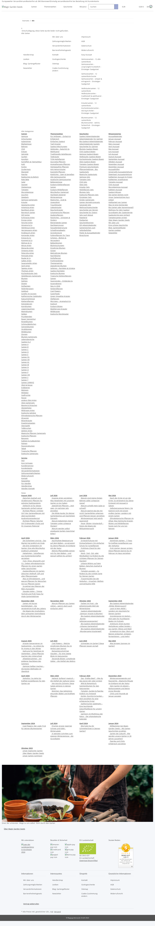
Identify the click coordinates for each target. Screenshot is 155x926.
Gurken (24, 157)
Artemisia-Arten (27, 207)
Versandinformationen (61, 46)
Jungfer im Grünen (28, 294)
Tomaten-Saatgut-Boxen (89, 164)
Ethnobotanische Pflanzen (31, 415)
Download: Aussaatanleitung (120, 174)
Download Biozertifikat (88, 860)
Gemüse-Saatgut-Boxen (88, 154)
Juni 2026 (83, 495)
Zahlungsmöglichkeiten (61, 41)
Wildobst (24, 393)
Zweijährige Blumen (58, 266)
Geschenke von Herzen (88, 210)
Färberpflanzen (56, 288)
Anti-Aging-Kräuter (58, 169)
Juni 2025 (83, 641)
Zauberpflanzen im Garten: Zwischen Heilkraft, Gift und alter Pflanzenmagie (33, 573)
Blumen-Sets (84, 192)
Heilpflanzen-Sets (86, 190)
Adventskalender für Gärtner (91, 139)
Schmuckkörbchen (28, 324)
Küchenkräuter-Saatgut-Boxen (91, 159)
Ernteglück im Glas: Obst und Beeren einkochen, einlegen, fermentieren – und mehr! (121, 634)
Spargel (24, 184)
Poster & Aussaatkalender (89, 233)
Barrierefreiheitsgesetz (61, 50)
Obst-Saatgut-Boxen (87, 162)
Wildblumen (26, 332)
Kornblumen (26, 306)
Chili (23, 149)
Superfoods (55, 294)
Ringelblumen (27, 321)
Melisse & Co (26, 243)
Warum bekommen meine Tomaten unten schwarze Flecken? (61, 523)
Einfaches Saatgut (57, 141)
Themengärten (56, 263)
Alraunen (25, 418)
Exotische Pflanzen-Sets (88, 195)
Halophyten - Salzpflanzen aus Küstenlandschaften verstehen (32, 555)
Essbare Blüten (56, 306)
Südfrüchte (25, 395)
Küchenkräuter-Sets (29, 273)
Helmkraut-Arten (28, 228)
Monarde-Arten (27, 248)
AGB (83, 41)
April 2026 (25, 538)
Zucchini (24, 195)
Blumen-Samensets (29, 337)
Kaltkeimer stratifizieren (118, 179)
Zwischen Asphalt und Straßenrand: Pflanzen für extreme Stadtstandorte (31, 500)
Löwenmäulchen (28, 309)
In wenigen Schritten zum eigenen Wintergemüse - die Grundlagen (61, 736)
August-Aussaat (114, 157)
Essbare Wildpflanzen (59, 190)
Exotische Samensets (29, 453)
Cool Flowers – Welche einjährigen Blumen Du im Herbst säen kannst (61, 646)
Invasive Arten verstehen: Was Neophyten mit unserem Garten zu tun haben (62, 500)
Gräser (53, 250)
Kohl (23, 164)
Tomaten (24, 190)
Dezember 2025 (27, 601)
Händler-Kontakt (28, 488)
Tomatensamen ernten (117, 217)
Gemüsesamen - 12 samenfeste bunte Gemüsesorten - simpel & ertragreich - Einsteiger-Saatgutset (91, 79)
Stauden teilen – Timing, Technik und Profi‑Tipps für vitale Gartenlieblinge (32, 594)
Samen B (24, 347)
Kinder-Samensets (86, 200)
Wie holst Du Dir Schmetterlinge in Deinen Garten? (89, 728)
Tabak (23, 448)
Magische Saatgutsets (88, 174)
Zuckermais (26, 169)
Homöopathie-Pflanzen (59, 167)
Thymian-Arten (27, 271)
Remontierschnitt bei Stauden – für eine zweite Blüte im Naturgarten (60, 653)
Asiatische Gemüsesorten (60, 179)
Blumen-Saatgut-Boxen (88, 149)
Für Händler (26, 483)
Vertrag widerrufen (31, 904)
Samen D (25, 352)
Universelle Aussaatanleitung (120, 172)
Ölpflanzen (54, 299)
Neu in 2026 (55, 286)
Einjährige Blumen (57, 248)
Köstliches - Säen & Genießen (62, 174)
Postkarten (83, 220)
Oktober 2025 (85, 601)
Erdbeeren (25, 387)
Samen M (25, 365)
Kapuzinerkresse (28, 299)
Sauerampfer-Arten (29, 263)
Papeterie (83, 217)
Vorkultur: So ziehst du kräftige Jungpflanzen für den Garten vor (33, 681)
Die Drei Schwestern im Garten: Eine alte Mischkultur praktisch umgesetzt (33, 548)
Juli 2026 (53, 495)
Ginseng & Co (26, 225)
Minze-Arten (26, 245)
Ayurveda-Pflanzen (58, 162)
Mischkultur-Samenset (59, 192)
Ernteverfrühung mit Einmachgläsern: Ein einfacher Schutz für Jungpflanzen (91, 543)
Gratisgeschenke (59, 59)
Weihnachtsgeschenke (88, 207)
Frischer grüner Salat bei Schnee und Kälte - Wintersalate (61, 728)
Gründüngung (56, 233)
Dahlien (24, 281)
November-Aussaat (116, 164)
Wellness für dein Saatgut (118, 210)
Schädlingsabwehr (57, 230)
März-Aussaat (114, 144)
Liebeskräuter (56, 207)
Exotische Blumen (57, 273)
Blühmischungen (57, 245)
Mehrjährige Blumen (58, 253)
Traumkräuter (56, 205)
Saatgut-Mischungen (58, 146)
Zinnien (24, 334)
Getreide (24, 154)
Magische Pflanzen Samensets (33, 433)
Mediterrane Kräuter (58, 309)
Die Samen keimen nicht (118, 195)
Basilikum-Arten (27, 210)
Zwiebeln (25, 197)
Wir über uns (57, 37)
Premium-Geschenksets (89, 167)
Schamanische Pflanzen (60, 212)
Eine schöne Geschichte (118, 225)
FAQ (23, 460)
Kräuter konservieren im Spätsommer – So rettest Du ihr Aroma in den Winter (32, 646)
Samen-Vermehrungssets (89, 202)
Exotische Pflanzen (28, 436)
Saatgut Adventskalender (89, 136)
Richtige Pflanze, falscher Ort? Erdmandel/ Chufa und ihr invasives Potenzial (32, 523)
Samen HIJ (25, 360)
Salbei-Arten (26, 261)
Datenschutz (86, 46)
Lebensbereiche (27, 339)
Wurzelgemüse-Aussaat (118, 187)
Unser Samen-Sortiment (32, 756)
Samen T (24, 380)
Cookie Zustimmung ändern (60, 69)
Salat (23, 182)
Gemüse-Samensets (29, 200)
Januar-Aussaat (114, 139)
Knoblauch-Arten (28, 233)
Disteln (24, 283)
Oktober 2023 (27, 748)
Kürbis (24, 167)
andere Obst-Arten (29, 400)
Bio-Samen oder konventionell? (121, 207)
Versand (57, 912)
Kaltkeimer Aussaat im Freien (120, 177)
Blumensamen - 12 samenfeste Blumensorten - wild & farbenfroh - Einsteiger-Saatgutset (91, 122)
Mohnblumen (26, 311)
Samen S (24, 377)
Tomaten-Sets (85, 179)
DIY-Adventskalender (87, 225)
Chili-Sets (83, 182)
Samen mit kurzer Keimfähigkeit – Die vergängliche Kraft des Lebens (33, 606)
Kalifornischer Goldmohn (31, 296)
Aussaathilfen (114, 169)
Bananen (25, 438)
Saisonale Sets (85, 205)
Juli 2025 (53, 641)
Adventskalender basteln (89, 144)
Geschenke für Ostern (88, 212)
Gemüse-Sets (84, 177)
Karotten (24, 159)
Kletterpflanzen (27, 301)
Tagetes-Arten (26, 268)
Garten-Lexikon (114, 230)
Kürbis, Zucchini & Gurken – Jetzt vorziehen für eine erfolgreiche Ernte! (91, 698)
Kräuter (24, 202)
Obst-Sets (83, 184)
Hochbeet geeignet (58, 195)
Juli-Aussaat (113, 154)
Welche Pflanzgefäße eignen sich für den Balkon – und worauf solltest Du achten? (62, 553)
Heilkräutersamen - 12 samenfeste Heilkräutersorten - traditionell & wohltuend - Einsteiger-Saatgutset (91, 93)
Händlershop (28, 55)
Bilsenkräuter (26, 420)
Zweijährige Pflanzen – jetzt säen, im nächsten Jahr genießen (62, 508)
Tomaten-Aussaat (115, 182)
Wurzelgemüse (27, 192)
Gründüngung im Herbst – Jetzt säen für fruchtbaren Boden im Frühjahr (119, 618)
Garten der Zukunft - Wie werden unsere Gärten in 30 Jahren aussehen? (119, 736)
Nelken (24, 314)
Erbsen (24, 151)
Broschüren (84, 235)
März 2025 (54, 676)
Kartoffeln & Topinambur (31, 162)
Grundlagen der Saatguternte (120, 212)
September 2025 (115, 601)
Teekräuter (54, 157)
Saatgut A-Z (26, 342)
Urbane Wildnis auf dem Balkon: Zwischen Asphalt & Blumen (90, 566)
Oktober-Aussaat (115, 162)
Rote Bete (25, 179)
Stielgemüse (26, 187)
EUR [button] (124, 7)
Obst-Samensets (28, 403)
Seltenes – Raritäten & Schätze (62, 268)
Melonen (24, 390)
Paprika (24, 174)
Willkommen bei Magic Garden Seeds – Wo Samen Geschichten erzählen (119, 728)
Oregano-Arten (27, 250)
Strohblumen (26, 329)
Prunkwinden (26, 316)
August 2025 (26, 641)
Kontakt (55, 55)
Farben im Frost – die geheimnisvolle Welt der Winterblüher (89, 606)
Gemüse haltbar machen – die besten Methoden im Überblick (32, 668)
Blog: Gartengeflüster (31, 63)
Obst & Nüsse (26, 385)
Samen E (24, 354)
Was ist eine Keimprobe (118, 205)
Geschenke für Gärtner (88, 146)
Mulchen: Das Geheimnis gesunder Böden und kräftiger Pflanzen (62, 693)
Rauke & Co (26, 258)
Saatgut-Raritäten (57, 271)
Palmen (24, 443)
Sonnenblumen (27, 327)
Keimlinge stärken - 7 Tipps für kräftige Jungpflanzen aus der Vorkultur (120, 543)
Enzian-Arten (26, 220)
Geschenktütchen (86, 223)
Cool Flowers (55, 291)
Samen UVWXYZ (27, 382)
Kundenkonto (26, 468)
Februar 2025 (84, 676)
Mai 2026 (112, 495)
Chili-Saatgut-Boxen (87, 151)
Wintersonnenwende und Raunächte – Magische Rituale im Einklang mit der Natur (120, 681)
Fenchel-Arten (27, 223)
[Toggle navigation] (5, 5)
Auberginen (26, 141)
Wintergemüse (56, 197)
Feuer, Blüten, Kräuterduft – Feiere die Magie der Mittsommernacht (91, 526)
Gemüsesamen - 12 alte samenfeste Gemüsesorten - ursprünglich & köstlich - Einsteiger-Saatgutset (91, 64)
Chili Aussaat (113, 184)
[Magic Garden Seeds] (12, 9)
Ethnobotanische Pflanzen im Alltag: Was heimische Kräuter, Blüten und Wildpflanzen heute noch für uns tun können (121, 523)
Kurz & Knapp (27, 463)
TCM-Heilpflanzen (57, 159)
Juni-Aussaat (113, 151)
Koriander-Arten (28, 235)
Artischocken (26, 139)
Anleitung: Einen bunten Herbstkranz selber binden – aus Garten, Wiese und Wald (120, 626)
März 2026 (54, 538)
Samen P (24, 372)
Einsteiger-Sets (85, 197)
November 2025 (57, 601)
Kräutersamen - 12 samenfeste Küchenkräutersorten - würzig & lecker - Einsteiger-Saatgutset (90, 108)
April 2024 (83, 723)
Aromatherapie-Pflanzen (60, 164)
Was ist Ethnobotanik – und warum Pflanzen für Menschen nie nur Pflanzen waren (33, 581)
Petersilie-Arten (27, 253)
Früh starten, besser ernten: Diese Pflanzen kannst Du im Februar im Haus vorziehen (120, 550)
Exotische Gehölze (28, 413)
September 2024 (28, 723)
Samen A (24, 344)
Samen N (25, 367)
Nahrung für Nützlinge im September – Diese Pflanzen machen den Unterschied (32, 653)
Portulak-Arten (27, 255)
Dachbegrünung (57, 225)
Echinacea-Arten (28, 217)
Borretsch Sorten (28, 212)
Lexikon (26, 59)
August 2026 (26, 495)
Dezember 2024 (114, 676)
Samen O (25, 370)
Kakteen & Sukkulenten (30, 441)
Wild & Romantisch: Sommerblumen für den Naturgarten (89, 686)
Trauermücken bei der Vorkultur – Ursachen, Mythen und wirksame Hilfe (91, 581)
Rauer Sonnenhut (28, 319)
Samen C (24, 349)
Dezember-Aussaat (116, 167)
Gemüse (24, 136)
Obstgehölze (26, 408)
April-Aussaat (113, 146)
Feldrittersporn (27, 288)
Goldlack (24, 291)
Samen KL (25, 362)
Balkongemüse (56, 182)
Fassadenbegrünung (58, 228)
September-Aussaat (116, 159)
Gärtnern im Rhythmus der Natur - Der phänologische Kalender (91, 716)
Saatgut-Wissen (114, 192)
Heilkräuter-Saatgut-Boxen (90, 157)
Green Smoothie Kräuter (60, 296)
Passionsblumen (28, 446)
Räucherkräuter (56, 210)
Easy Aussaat (86, 55)
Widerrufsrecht (87, 50)
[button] (131, 7)
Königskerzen (26, 304)
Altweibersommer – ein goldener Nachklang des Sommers (31, 661)
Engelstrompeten (28, 423)
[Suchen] (116, 6)
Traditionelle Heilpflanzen (60, 154)
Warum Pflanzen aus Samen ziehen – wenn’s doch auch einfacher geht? (62, 606)
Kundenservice (27, 466)
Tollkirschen (26, 428)
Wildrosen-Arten (28, 410)
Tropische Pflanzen (29, 451)
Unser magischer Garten (32, 751)
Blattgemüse (26, 144)
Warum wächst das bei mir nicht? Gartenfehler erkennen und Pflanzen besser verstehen (92, 513)
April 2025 (25, 676)
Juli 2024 (53, 723)
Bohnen (24, 146)
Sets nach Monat (86, 215)
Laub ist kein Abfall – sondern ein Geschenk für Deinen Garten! (119, 611)
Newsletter (27, 68)
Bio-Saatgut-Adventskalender (91, 141)
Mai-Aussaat (113, 149)
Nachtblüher (55, 255)
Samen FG (25, 357)
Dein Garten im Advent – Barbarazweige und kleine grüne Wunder (119, 688)
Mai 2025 (112, 641)
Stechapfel (25, 426)
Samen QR (25, 375)
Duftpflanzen (55, 258)
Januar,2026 (113, 538)
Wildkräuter (55, 311)
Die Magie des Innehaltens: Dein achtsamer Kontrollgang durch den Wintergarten (33, 613)
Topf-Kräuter (55, 144)
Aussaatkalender (115, 136)
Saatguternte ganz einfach (119, 215)
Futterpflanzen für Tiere (60, 235)
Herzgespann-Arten (29, 230)
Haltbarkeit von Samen (117, 202)
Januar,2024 (113, 723)
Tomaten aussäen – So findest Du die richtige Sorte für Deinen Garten (90, 573)
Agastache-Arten (28, 205)
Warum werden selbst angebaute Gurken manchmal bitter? (62, 531)
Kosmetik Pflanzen (57, 172)
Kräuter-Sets (84, 187)
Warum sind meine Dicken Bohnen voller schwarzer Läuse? (90, 500)
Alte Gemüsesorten (58, 177)
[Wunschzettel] (134, 7)
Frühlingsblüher (56, 261)
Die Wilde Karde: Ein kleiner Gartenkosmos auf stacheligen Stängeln (62, 515)
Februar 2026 (84, 538)
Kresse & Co (26, 238)
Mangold (24, 172)
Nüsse (23, 398)
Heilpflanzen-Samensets (31, 276)
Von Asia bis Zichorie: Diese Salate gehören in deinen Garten (62, 686)
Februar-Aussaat (115, 141)
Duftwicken (25, 286)
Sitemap (55, 63)
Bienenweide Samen (58, 223)
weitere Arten (26, 431)
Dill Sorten (25, 215)
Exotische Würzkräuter (59, 314)
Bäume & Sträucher (29, 405)
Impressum (86, 37)
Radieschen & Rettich (30, 177)
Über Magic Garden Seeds (119, 220)
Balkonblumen (56, 243)
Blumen (24, 278)
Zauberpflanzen (56, 215)
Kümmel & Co (26, 240)
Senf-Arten (25, 266)
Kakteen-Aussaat (115, 190)
